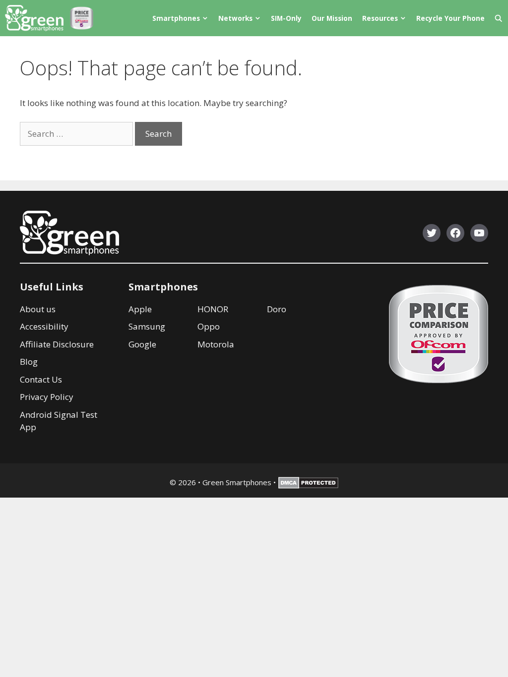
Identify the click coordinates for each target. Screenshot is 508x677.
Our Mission (332, 18)
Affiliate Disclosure (57, 344)
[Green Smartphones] (36, 18)
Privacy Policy (46, 396)
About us (38, 309)
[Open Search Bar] (499, 18)
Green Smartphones (236, 482)
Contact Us (41, 379)
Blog (29, 361)
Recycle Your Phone (450, 18)
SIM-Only (286, 18)
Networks (235, 18)
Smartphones (176, 18)
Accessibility (44, 326)
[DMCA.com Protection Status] (308, 486)
